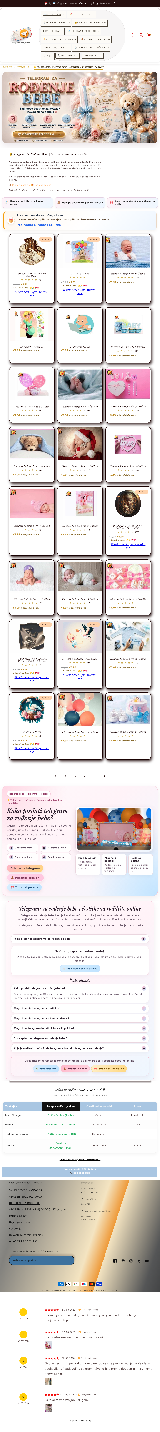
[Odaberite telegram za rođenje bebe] (80, 107)
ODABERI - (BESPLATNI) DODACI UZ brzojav (37, 1209)
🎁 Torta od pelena (41, 185)
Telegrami (23, 67)
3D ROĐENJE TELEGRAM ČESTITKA (32, 275)
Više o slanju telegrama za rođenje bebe (42, 938)
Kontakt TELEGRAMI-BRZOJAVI (98, 1211)
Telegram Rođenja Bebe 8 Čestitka (128, 347)
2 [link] (65, 776)
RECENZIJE (86, 1216)
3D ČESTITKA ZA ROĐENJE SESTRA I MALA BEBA (128, 527)
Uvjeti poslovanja (20, 1222)
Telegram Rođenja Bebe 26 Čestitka (80, 599)
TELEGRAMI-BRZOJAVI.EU (63, 1290)
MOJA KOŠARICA (88, 1188)
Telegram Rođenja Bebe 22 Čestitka (128, 274)
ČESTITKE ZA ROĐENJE (24, 1203)
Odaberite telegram (25, 868)
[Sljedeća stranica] (114, 777)
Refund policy (18, 1215)
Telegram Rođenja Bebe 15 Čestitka (128, 466)
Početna (8, 67)
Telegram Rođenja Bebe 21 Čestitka (80, 526)
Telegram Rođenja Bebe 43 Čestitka (80, 466)
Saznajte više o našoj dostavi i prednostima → (80, 1160)
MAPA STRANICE (88, 1219)
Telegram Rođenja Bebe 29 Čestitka (128, 659)
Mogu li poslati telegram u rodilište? (37, 1008)
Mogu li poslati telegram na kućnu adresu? (41, 1018)
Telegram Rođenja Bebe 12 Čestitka (80, 406)
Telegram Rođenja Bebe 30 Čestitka (80, 732)
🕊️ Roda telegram (46, 1068)
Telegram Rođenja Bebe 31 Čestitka (128, 732)
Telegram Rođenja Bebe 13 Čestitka (128, 406)
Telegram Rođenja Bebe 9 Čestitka (31, 406)
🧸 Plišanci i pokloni (20, 185)
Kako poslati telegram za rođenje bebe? (39, 988)
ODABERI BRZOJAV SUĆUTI (26, 1196)
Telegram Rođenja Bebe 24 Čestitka (32, 599)
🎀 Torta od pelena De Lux (109, 1068)
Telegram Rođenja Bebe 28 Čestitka (128, 599)
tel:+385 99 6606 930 (23, 1241)
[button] (53, 14)
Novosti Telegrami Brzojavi (26, 1234)
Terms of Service (91, 1199)
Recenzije (15, 1228)
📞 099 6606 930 (80, 1173)
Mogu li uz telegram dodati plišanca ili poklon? (44, 1028)
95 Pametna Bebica (80, 347)
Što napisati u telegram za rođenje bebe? (40, 1038)
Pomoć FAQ (85, 1204)
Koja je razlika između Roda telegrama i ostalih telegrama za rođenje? (59, 1048)
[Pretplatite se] (70, 1260)
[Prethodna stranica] (46, 777)
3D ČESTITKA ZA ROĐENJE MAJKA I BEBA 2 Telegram (32, 660)
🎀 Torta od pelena (24, 887)
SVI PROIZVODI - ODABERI (26, 1190)
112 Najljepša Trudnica (32, 347)
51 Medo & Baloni (80, 274)
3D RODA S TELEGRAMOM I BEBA (80, 659)
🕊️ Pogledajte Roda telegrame (80, 968)
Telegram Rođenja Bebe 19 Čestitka (32, 526)
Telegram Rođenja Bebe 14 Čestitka (32, 466)
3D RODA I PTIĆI (32, 732)
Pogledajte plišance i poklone (39, 224)
